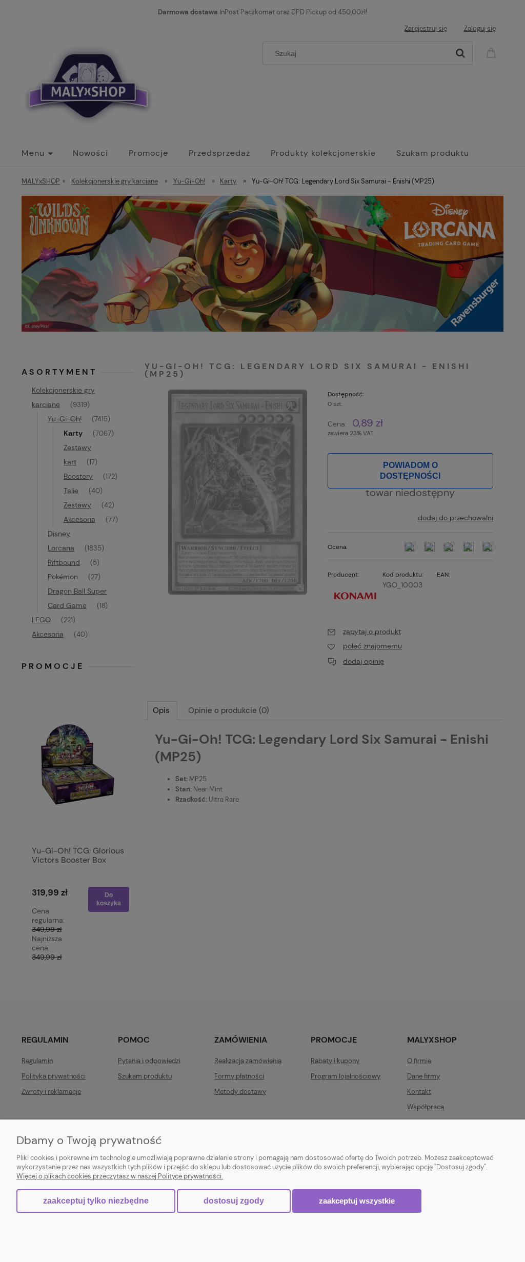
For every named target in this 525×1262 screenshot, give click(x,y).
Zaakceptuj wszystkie (357, 1200)
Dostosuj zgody (234, 1200)
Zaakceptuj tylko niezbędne (96, 1200)
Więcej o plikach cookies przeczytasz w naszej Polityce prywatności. (119, 1176)
